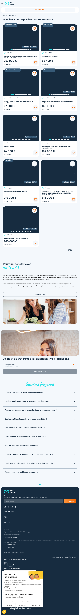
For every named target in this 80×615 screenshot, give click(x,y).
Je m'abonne (70, 501)
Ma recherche (40, 10)
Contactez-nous (40, 294)
